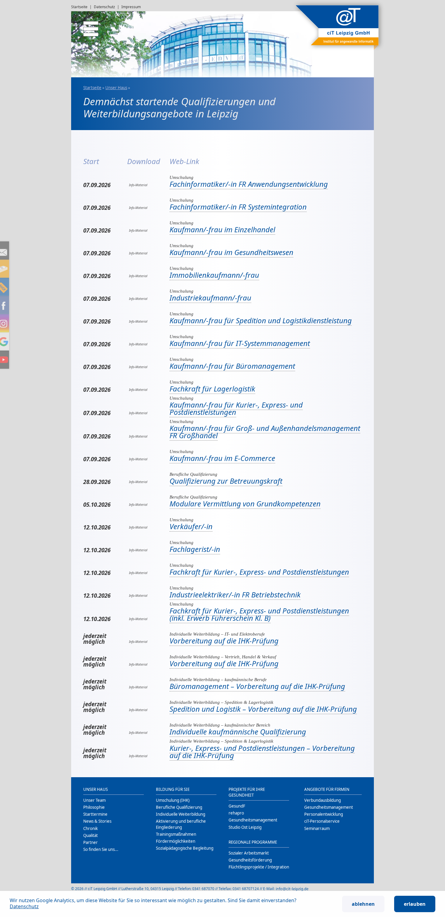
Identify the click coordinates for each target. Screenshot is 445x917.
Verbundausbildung (322, 800)
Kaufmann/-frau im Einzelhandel (222, 229)
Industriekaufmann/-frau (210, 298)
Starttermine (95, 814)
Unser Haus (116, 87)
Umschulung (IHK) (173, 800)
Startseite (79, 6)
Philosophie (94, 807)
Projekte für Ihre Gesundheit (247, 792)
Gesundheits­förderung (250, 860)
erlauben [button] (415, 904)
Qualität (90, 835)
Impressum (131, 6)
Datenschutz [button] (24, 906)
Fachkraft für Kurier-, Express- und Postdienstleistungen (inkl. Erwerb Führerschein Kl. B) (259, 614)
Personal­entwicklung (323, 814)
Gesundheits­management (253, 820)
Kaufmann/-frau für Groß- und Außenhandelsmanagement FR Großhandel (265, 431)
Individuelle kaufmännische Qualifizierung (238, 732)
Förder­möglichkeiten (175, 841)
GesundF (237, 806)
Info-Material (137, 185)
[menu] (86, 26)
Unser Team (94, 800)
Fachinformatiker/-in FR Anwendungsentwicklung (249, 184)
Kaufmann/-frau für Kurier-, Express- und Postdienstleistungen (236, 408)
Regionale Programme (253, 842)
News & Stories (97, 821)
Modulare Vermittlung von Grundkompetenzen (245, 504)
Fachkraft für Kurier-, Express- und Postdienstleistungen (259, 572)
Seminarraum (317, 828)
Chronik (90, 828)
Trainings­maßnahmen (176, 834)
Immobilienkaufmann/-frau (214, 275)
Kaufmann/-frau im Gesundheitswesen (231, 252)
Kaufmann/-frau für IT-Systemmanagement (240, 343)
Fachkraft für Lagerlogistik (212, 389)
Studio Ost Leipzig (245, 827)
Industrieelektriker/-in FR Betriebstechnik (235, 595)
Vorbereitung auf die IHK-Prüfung (224, 641)
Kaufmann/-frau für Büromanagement (232, 366)
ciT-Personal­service (322, 821)
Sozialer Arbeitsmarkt (249, 853)
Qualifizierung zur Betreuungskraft (226, 481)
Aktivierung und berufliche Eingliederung (181, 824)
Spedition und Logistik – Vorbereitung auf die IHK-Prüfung (263, 709)
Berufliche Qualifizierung (179, 807)
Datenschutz (104, 6)
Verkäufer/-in (191, 526)
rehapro (236, 813)
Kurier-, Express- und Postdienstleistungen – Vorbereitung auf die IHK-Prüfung (262, 751)
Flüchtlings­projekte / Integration (259, 867)
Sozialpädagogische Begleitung (184, 848)
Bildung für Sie (173, 789)
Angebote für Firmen (326, 789)
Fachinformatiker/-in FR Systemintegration (238, 207)
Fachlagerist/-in (195, 549)
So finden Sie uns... (100, 849)
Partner (90, 842)
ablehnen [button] (363, 904)
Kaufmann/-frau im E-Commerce (222, 458)
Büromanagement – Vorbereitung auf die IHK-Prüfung (257, 686)
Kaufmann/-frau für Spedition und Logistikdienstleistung (261, 320)
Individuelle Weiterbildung (180, 814)
